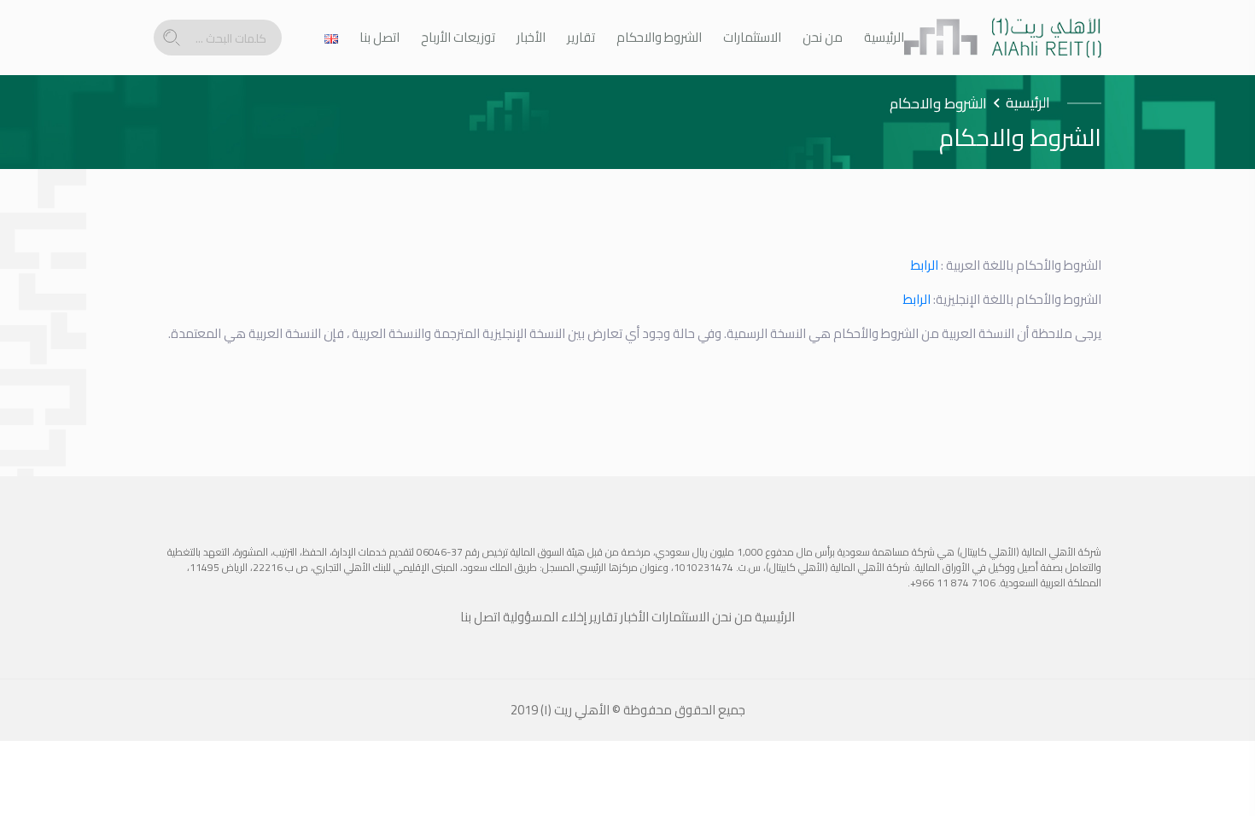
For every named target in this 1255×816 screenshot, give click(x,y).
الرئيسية (884, 38)
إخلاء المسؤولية (545, 617)
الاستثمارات (752, 38)
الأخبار (531, 38)
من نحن (823, 38)
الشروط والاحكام (659, 38)
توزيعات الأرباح (458, 38)
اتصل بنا (379, 38)
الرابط (924, 265)
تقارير (581, 38)
